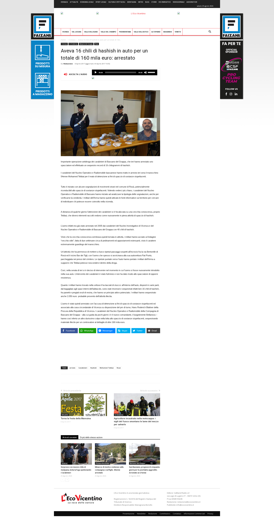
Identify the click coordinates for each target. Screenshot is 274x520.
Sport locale (101, 2)
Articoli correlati (70, 437)
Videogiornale (178, 2)
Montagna (131, 2)
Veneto (178, 32)
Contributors (165, 513)
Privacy (210, 513)
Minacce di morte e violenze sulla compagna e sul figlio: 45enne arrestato (109, 470)
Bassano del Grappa (86, 44)
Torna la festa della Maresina (76, 418)
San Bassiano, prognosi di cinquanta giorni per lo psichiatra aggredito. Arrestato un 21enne (144, 470)
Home (63, 40)
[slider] (152, 72)
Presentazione (128, 513)
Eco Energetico (165, 2)
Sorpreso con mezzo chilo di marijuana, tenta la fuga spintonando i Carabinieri (76, 470)
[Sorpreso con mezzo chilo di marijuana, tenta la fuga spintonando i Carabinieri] (76, 454)
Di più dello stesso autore (91, 437)
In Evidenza (73, 44)
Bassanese (167, 32)
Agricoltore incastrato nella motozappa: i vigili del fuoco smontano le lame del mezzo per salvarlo (136, 421)
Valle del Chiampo (108, 32)
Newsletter (141, 513)
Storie (154, 2)
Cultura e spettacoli (116, 2)
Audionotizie (192, 2)
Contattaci (177, 513)
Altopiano (155, 32)
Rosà (96, 44)
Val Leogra (76, 32)
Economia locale (86, 2)
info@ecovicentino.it (185, 505)
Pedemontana (125, 32)
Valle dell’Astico (141, 32)
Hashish (93, 368)
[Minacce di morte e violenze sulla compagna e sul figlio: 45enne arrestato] (110, 454)
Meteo (140, 2)
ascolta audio (95, 72)
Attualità (74, 2)
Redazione (68, 64)
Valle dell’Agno (91, 32)
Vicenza (65, 32)
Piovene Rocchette (102, 463)
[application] (124, 72)
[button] (209, 32)
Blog (147, 2)
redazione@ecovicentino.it (188, 502)
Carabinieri (82, 368)
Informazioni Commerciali (194, 513)
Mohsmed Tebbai (107, 368)
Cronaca (64, 2)
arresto (72, 368)
